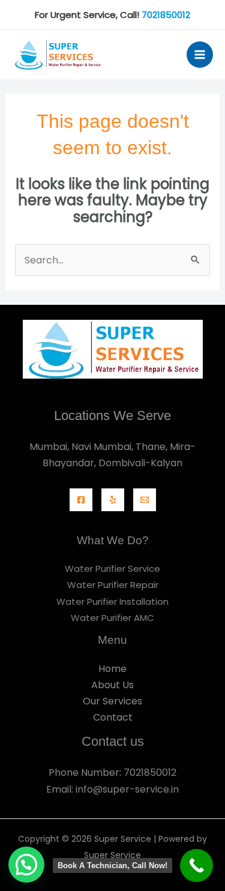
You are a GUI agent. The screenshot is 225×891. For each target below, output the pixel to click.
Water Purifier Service (112, 568)
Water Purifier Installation (112, 601)
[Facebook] (81, 499)
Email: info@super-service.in (112, 789)
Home (112, 669)
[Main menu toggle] (200, 54)
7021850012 (166, 14)
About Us (112, 685)
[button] (26, 865)
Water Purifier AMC (112, 617)
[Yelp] (112, 499)
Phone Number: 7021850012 (112, 772)
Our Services (112, 701)
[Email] (144, 499)
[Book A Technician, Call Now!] (196, 865)
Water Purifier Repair (112, 584)
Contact (113, 717)
